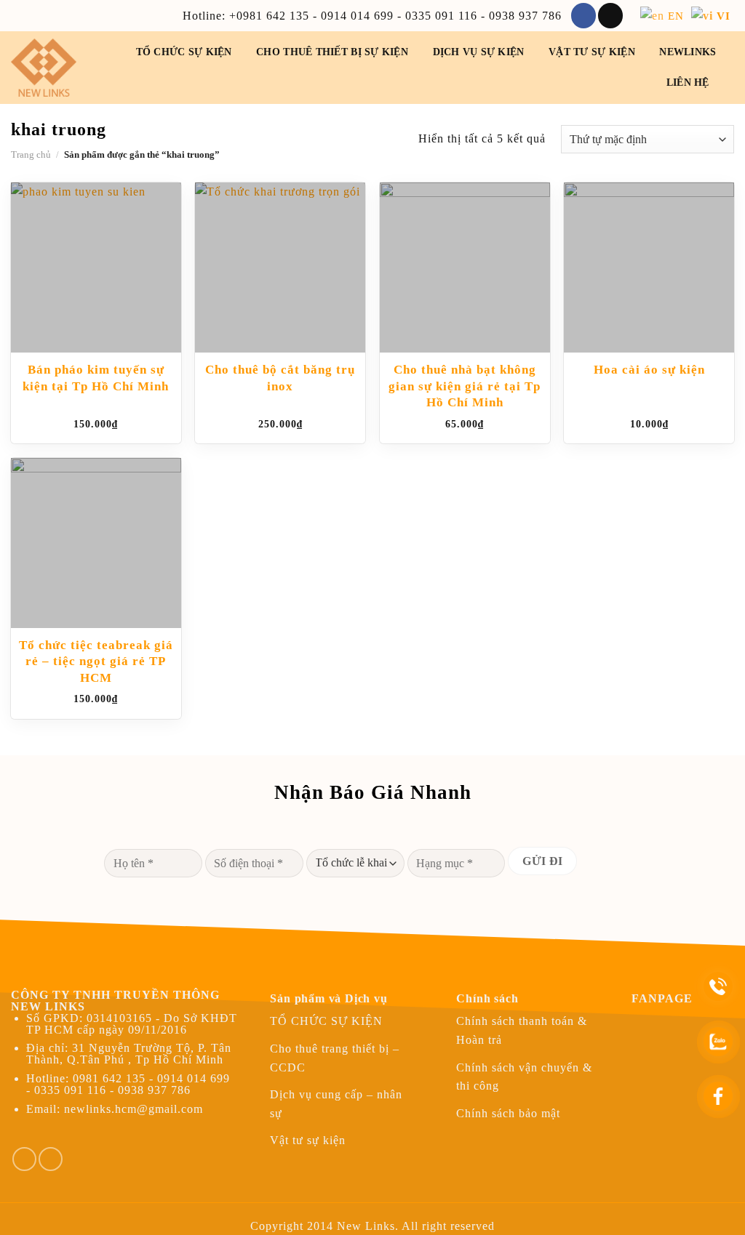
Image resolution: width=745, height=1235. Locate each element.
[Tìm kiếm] (728, 82)
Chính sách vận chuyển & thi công (524, 1077)
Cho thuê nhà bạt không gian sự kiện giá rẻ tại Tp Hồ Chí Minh (465, 386)
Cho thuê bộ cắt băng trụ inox (280, 378)
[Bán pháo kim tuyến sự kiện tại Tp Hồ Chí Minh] (96, 267)
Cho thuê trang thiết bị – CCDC (334, 1058)
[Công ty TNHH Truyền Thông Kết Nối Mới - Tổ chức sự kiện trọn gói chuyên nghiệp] (54, 67)
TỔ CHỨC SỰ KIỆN (184, 52)
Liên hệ (687, 82)
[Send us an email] (610, 15)
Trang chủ (31, 155)
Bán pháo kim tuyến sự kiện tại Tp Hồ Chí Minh (96, 378)
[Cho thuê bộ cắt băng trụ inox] (280, 267)
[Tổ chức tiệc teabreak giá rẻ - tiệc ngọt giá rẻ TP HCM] (96, 543)
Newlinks (687, 52)
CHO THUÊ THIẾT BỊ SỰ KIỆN (332, 52)
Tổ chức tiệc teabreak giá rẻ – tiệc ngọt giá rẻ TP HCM (96, 661)
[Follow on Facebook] (583, 15)
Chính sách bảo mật (508, 1113)
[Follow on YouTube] (51, 1159)
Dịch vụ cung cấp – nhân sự (336, 1103)
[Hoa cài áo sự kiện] (649, 267)
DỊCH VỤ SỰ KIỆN (479, 52)
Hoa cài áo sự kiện (649, 370)
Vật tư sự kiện (592, 52)
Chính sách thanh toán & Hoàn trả (521, 1030)
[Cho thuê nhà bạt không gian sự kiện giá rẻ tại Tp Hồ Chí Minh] (465, 267)
